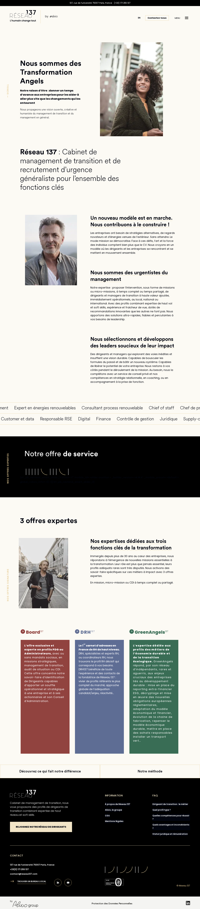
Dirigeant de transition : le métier (170, 804)
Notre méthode (150, 771)
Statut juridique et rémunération (170, 834)
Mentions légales (114, 821)
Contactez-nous (157, 17)
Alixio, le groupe (113, 809)
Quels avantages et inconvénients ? (170, 826)
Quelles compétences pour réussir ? (170, 817)
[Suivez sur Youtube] (68, 882)
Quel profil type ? (161, 809)
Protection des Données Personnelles (112, 903)
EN (139, 17)
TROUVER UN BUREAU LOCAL (31, 881)
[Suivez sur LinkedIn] (57, 882)
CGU (107, 815)
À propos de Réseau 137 (117, 804)
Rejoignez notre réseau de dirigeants (41, 827)
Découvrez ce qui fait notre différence (50, 771)
